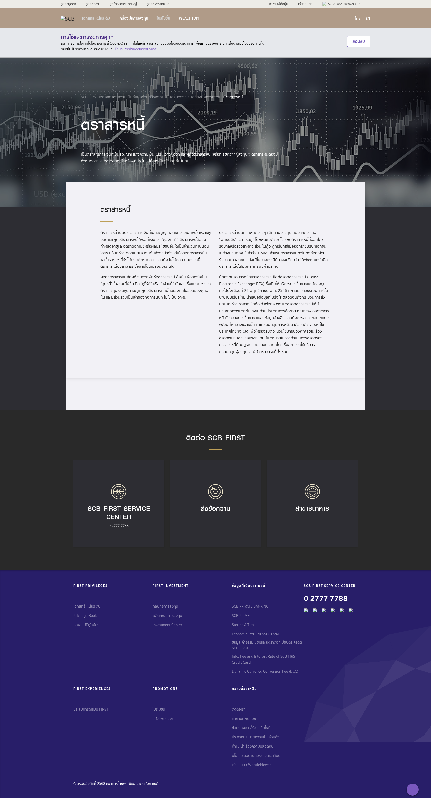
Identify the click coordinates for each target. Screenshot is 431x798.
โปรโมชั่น (163, 18)
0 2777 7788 (326, 598)
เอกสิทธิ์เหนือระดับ (96, 18)
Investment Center (167, 625)
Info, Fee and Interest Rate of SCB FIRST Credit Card (264, 659)
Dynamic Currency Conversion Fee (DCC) (265, 671)
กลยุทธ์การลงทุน (165, 606)
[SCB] (68, 18)
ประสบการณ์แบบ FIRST (90, 709)
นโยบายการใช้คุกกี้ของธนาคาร (135, 49)
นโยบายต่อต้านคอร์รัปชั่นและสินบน (257, 755)
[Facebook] (306, 609)
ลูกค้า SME (93, 4)
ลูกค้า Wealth (156, 4)
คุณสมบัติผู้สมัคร (86, 625)
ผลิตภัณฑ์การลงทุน (167, 615)
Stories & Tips (243, 625)
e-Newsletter (163, 718)
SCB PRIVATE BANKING (250, 606)
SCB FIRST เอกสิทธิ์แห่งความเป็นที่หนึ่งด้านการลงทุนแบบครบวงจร (134, 97)
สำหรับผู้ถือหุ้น (278, 4)
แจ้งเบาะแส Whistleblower (251, 765)
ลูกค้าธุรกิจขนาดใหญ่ (123, 4)
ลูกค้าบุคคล (68, 4)
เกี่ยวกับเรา (305, 4)
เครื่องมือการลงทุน (133, 18)
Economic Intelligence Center (255, 634)
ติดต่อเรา (238, 709)
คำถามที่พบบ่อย (244, 718)
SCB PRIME (241, 615)
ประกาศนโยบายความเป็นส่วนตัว (255, 737)
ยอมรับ (358, 41)
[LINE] (315, 609)
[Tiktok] (324, 609)
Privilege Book (85, 615)
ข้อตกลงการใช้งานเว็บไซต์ (251, 728)
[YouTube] (333, 609)
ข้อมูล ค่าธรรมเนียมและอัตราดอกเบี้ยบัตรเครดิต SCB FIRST (267, 645)
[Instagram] (351, 609)
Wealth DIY (189, 18)
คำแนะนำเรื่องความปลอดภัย (252, 746)
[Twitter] (342, 609)
